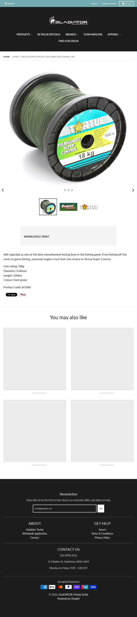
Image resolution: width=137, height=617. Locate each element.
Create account (109, 3)
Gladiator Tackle (34, 529)
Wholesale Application (34, 533)
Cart (128, 3)
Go (100, 508)
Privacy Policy (102, 537)
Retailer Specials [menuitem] (48, 34)
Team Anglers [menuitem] (92, 34)
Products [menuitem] (23, 34)
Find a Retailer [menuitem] (68, 40)
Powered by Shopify (68, 598)
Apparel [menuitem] (113, 34)
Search (102, 529)
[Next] (133, 190)
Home (6, 56)
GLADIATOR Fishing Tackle (73, 594)
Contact (34, 537)
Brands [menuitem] (71, 34)
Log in (94, 3)
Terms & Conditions (102, 533)
